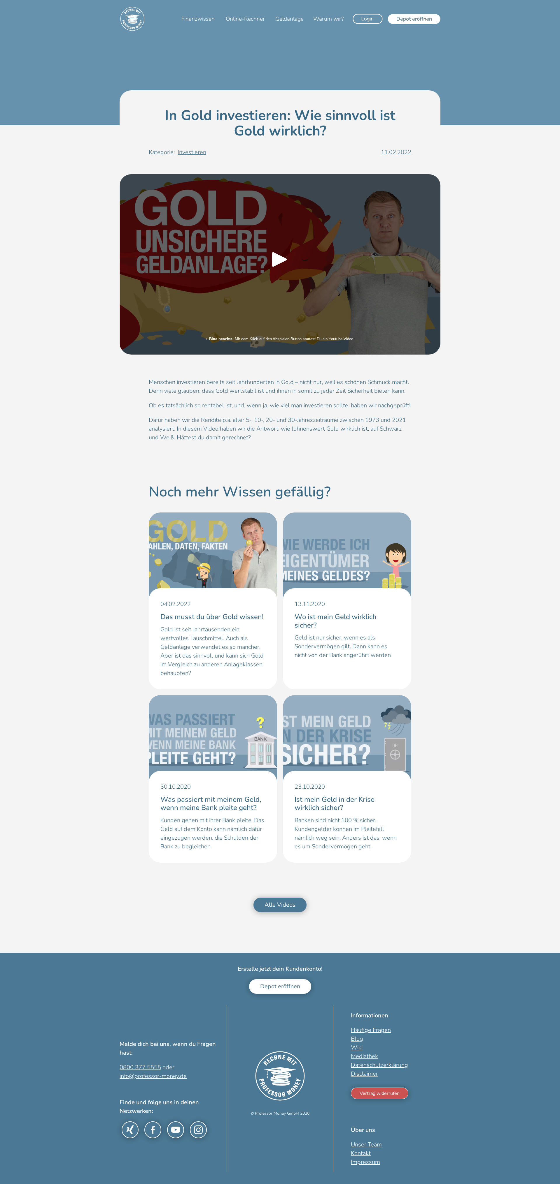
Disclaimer (364, 1074)
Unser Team (366, 1144)
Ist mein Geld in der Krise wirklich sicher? (334, 804)
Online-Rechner (245, 19)
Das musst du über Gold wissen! (212, 616)
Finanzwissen (198, 19)
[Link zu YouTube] (175, 1129)
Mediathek (364, 1056)
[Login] (367, 18)
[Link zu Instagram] (198, 1129)
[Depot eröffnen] (414, 18)
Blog (357, 1039)
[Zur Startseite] (132, 19)
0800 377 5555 (140, 1067)
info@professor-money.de (153, 1076)
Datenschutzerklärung (379, 1065)
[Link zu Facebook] (152, 1129)
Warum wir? (328, 19)
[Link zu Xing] (130, 1129)
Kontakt (361, 1153)
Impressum (365, 1162)
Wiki (357, 1047)
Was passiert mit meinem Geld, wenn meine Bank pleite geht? (210, 804)
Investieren (192, 152)
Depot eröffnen (280, 986)
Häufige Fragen (371, 1030)
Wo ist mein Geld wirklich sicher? (336, 621)
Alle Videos (280, 905)
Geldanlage (289, 19)
